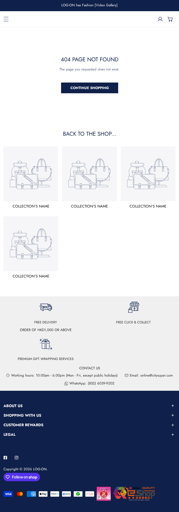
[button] (170, 19)
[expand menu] (6, 19)
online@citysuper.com (156, 375)
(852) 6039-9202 (101, 383)
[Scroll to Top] (170, 487)
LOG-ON (40, 469)
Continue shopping (89, 87)
